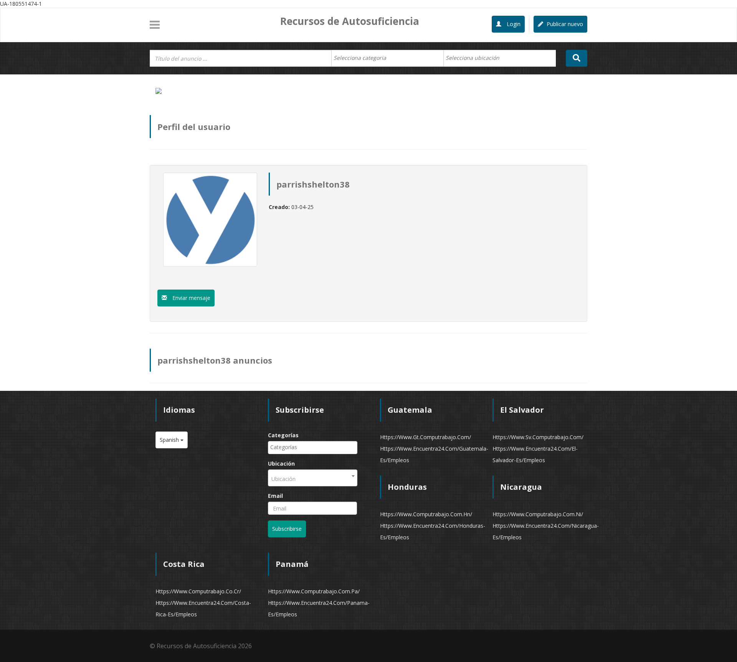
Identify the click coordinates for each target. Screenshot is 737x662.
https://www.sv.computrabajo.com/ (537, 437)
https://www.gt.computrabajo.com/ (425, 437)
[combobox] (387, 58)
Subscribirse (287, 528)
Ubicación (281, 463)
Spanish (170, 439)
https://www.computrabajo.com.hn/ (426, 514)
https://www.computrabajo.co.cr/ (198, 591)
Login (513, 24)
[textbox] (364, 58)
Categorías (283, 435)
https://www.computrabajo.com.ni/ (537, 514)
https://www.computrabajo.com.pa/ (314, 591)
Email (275, 495)
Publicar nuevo (564, 24)
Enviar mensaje (190, 297)
